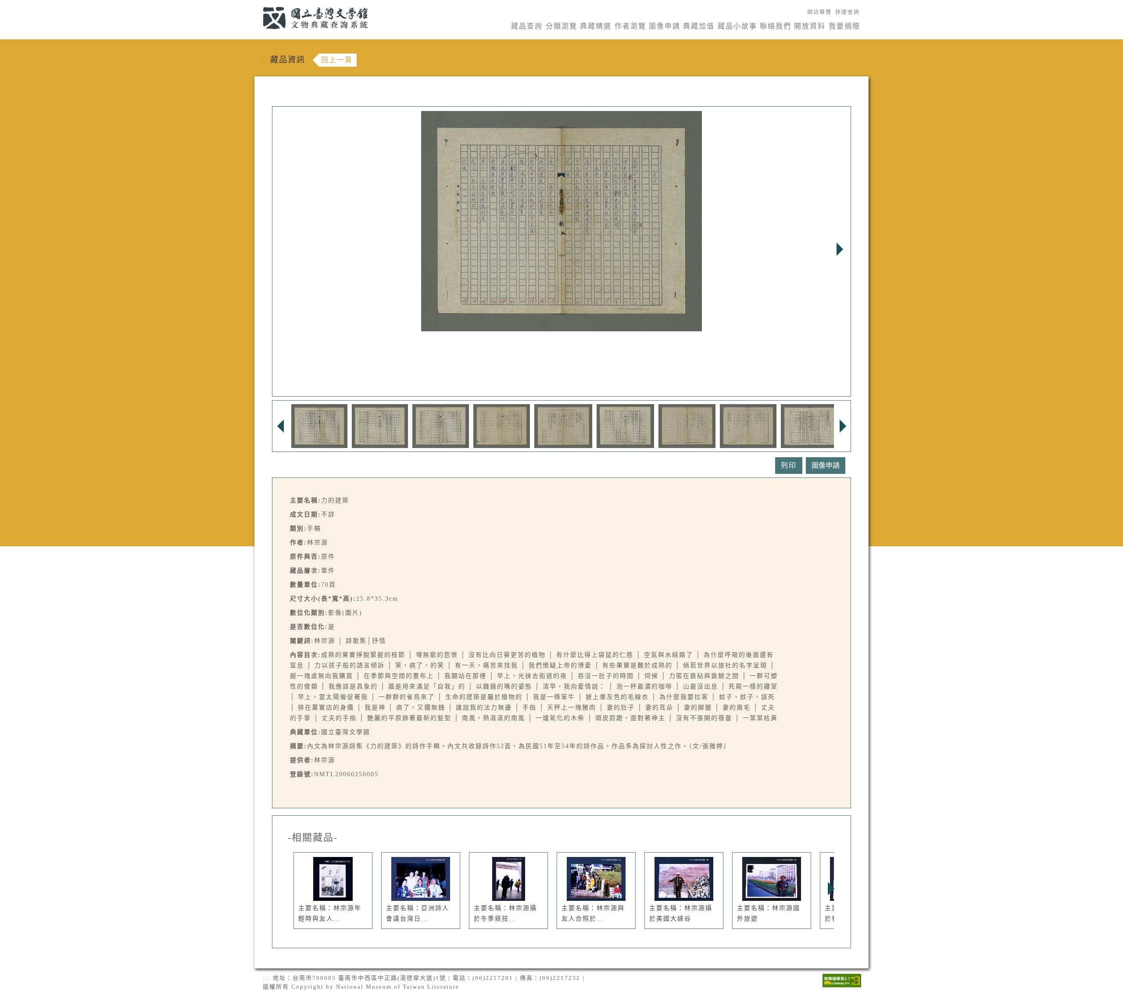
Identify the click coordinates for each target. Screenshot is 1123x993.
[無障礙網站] (842, 979)
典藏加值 (699, 26)
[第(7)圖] (686, 425)
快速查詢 (847, 12)
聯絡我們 (775, 26)
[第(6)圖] (625, 425)
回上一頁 (337, 60)
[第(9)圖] (809, 425)
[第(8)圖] (748, 425)
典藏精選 (596, 26)
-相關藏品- (313, 837)
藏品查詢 (527, 26)
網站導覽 (819, 12)
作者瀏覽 (630, 26)
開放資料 (810, 26)
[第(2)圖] (380, 425)
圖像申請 (664, 26)
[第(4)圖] (501, 425)
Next (839, 249)
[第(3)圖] (440, 425)
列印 (789, 465)
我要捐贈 (844, 26)
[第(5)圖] (563, 425)
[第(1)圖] (319, 425)
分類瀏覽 (561, 26)
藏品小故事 (737, 26)
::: (257, 5)
